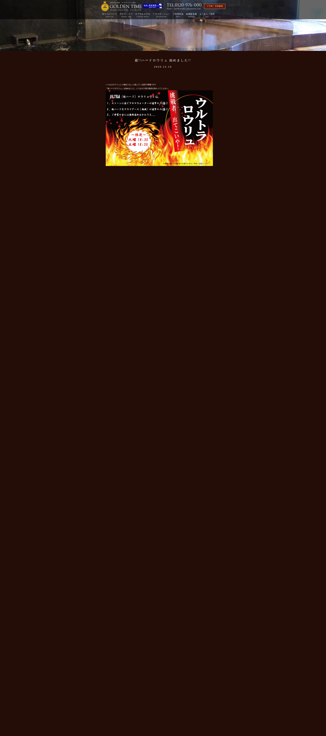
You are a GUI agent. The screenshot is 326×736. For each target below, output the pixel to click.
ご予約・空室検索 (215, 6)
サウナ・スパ (126, 15)
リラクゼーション (161, 15)
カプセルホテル (142, 15)
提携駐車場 (191, 15)
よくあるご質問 (207, 15)
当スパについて (109, 15)
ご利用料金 (178, 15)
